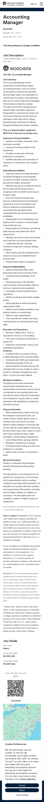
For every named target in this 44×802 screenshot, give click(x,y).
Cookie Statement (27, 779)
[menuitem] (13, 4)
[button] (22, 727)
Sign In (33, 4)
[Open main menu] (41, 4)
